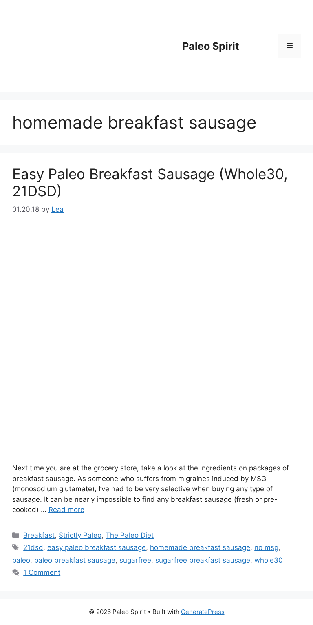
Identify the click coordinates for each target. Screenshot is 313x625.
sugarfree (135, 560)
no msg (266, 547)
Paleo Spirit (210, 46)
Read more (66, 509)
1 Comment (41, 572)
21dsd (33, 547)
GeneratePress (203, 612)
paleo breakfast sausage (74, 560)
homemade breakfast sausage (200, 547)
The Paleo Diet (130, 535)
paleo (21, 560)
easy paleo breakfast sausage (96, 547)
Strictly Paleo (80, 535)
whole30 (268, 560)
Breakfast (39, 535)
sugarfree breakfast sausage (202, 560)
